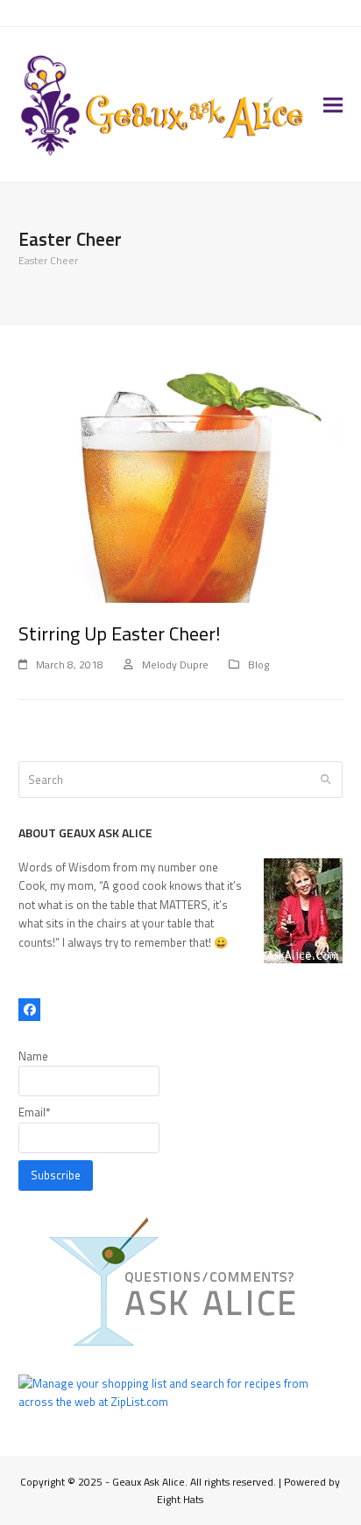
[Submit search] (325, 779)
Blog (258, 664)
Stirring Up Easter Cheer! (119, 633)
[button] (333, 104)
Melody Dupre (175, 664)
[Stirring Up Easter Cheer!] (180, 480)
